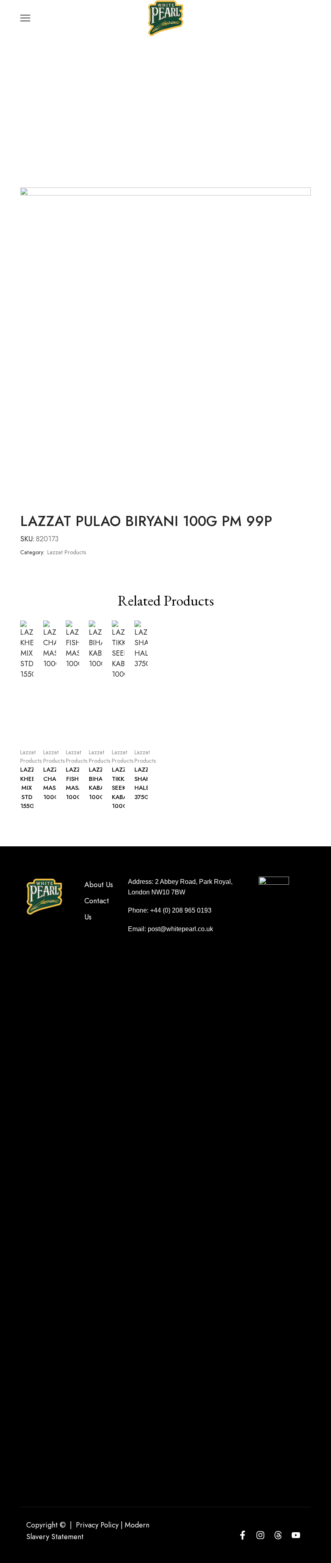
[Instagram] (260, 1535)
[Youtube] (296, 1535)
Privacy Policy (97, 1525)
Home (136, 74)
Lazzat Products (180, 74)
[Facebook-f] (242, 1535)
